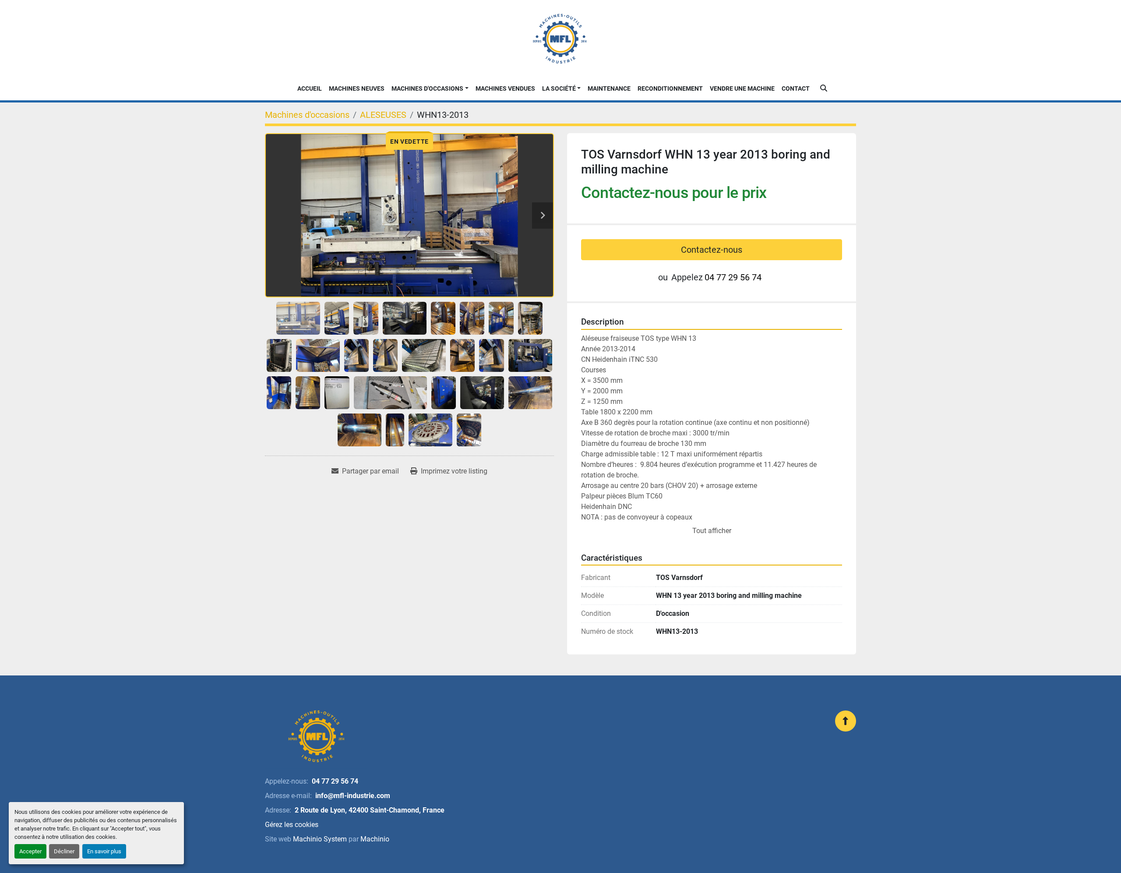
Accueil (309, 88)
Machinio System (320, 839)
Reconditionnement (670, 88)
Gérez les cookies (291, 824)
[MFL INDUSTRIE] (316, 736)
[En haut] (845, 721)
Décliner (64, 851)
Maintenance (609, 88)
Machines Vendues (505, 88)
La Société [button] (559, 88)
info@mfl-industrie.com (352, 796)
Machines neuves (356, 88)
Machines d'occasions (427, 88)
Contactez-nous (711, 249)
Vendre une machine (742, 88)
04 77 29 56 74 (733, 277)
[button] (430, 88)
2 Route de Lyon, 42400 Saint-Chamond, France (369, 810)
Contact (796, 88)
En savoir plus (104, 851)
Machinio (374, 839)
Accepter (30, 851)
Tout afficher (711, 531)
